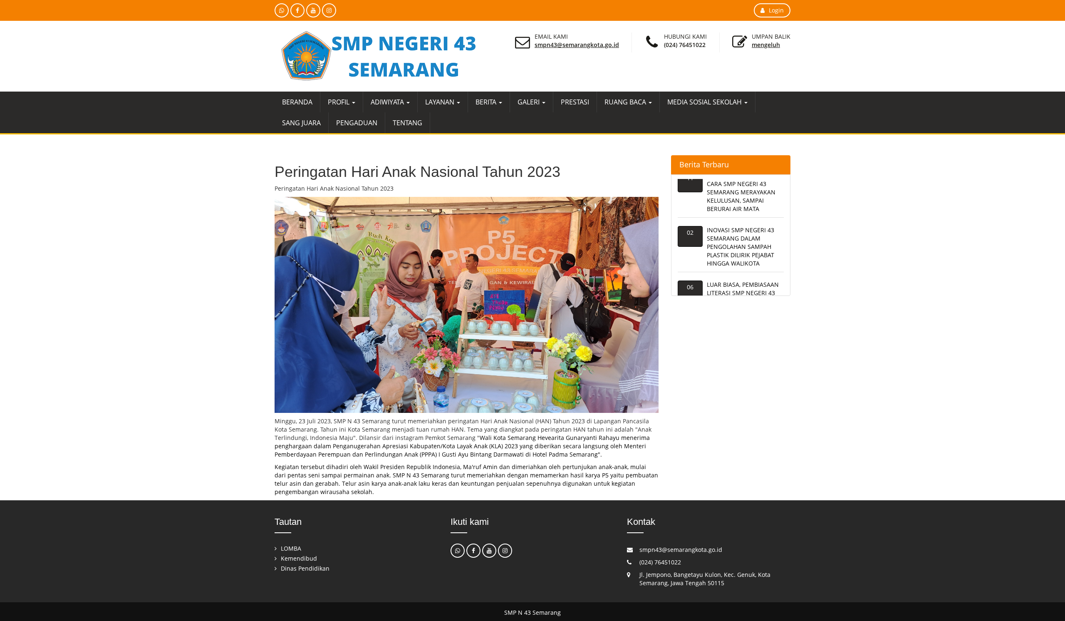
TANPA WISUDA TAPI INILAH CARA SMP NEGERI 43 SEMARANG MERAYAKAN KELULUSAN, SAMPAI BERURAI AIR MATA (745, 183)
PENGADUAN (356, 122)
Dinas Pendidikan (305, 568)
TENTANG (407, 122)
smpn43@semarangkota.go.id (577, 45)
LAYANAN (440, 102)
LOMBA (291, 548)
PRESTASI (575, 102)
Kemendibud (299, 558)
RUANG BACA (626, 102)
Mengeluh (766, 45)
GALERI (529, 102)
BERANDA (297, 102)
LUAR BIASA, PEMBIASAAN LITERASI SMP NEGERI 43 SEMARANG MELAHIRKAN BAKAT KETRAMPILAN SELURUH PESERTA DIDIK (743, 292)
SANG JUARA (301, 122)
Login (776, 10)
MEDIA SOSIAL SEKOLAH (705, 102)
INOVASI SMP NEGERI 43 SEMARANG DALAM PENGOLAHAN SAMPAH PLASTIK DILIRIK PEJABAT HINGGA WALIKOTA (740, 237)
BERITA (487, 102)
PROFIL (339, 102)
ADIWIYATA (388, 102)
